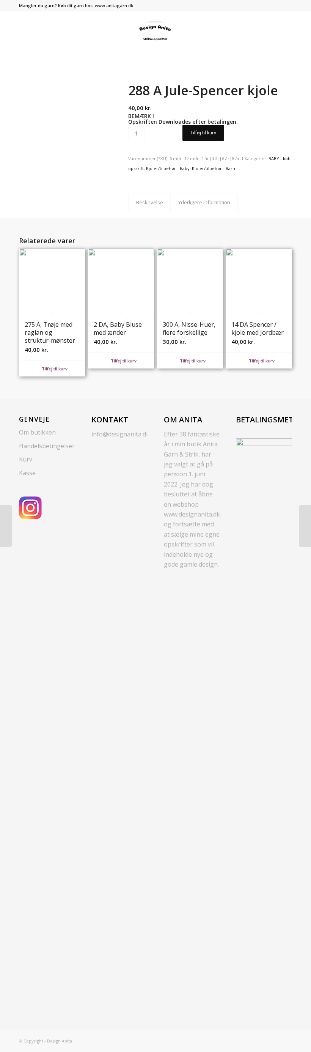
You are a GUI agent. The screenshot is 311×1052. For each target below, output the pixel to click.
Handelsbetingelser (47, 446)
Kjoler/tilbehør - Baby (168, 168)
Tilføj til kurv (203, 132)
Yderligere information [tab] (204, 202)
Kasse (27, 473)
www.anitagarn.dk (114, 5)
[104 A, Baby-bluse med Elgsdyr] (6, 526)
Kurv (25, 459)
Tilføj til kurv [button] (54, 369)
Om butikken (37, 432)
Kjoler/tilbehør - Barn (213, 168)
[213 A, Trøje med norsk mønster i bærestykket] (305, 526)
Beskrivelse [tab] (149, 202)
